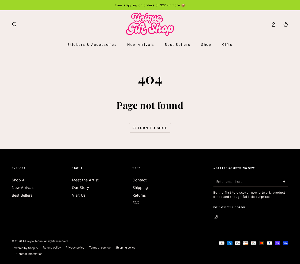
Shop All (19, 180)
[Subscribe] (285, 181)
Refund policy (52, 247)
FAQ (135, 202)
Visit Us (79, 195)
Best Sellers (22, 195)
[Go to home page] (150, 24)
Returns (139, 195)
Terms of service (100, 247)
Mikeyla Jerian (33, 241)
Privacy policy (75, 247)
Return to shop (150, 128)
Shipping (140, 187)
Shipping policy (125, 247)
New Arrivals (23, 187)
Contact (139, 180)
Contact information (29, 254)
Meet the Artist (85, 180)
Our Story (80, 187)
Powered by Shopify (25, 248)
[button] (14, 24)
